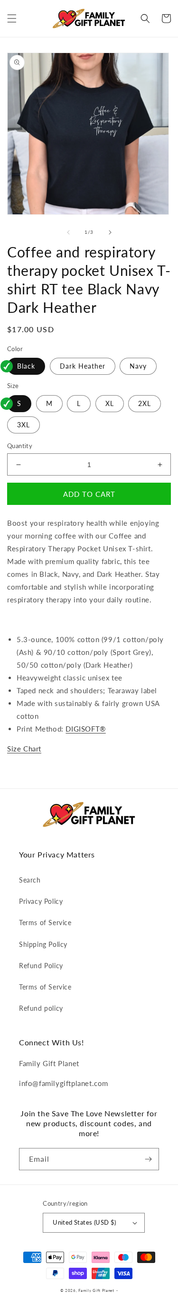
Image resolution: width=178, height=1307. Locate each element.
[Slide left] (68, 232)
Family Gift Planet (96, 1290)
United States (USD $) (84, 1222)
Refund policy (41, 1008)
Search (30, 880)
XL (109, 403)
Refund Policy (41, 966)
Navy (138, 366)
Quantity (19, 446)
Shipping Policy (43, 944)
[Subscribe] (148, 1159)
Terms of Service (45, 922)
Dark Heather (82, 366)
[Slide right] (110, 232)
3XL (23, 425)
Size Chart (24, 748)
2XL (144, 403)
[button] (11, 18)
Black (26, 366)
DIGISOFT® (85, 728)
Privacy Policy (41, 901)
